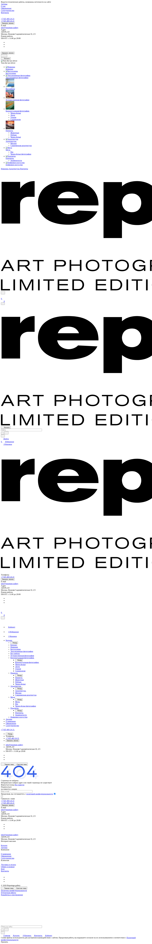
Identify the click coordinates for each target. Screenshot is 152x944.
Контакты (5, 871)
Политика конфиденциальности (14, 891)
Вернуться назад (7, 785)
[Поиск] (3, 292)
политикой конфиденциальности (39, 794)
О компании (6, 854)
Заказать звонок (8, 23)
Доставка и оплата (8, 865)
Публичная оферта (8, 893)
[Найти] (6, 432)
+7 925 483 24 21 (7, 19)
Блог (3, 869)
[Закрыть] (3, 617)
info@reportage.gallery (9, 28)
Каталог (4, 845)
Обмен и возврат (8, 867)
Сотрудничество (7, 858)
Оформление (6, 856)
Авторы (4, 848)
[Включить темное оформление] (4, 55)
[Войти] (2, 296)
